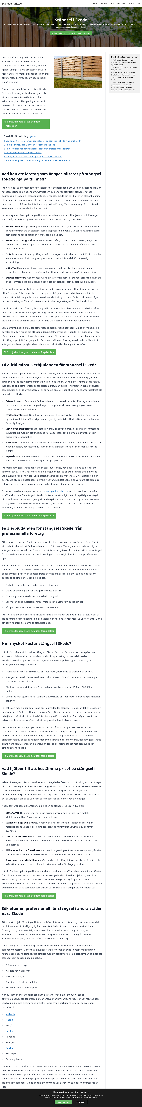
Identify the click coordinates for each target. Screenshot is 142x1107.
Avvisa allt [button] (80, 1102)
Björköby (11, 1047)
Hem (95, 3)
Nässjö (9, 1019)
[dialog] (71, 1098)
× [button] (139, 1091)
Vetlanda (10, 1014)
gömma (33, 136)
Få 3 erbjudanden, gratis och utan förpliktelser (71, 33)
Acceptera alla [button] (63, 1102)
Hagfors (10, 1031)
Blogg (131, 3)
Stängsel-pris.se (12, 3)
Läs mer (94, 1097)
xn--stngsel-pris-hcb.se (56, 491)
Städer (104, 3)
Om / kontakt (118, 3)
